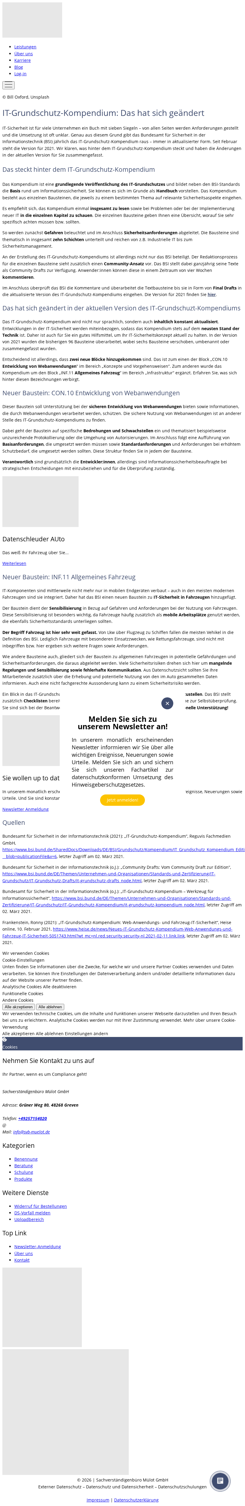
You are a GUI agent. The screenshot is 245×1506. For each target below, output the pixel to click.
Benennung (26, 1159)
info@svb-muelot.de (31, 1132)
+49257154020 (32, 1118)
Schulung (23, 1172)
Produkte (23, 1179)
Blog (18, 67)
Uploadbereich (29, 1219)
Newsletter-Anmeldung (37, 1246)
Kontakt (22, 1260)
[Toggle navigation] (8, 85)
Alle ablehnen (50, 1007)
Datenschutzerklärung (136, 1500)
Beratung (23, 1165)
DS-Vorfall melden (32, 1213)
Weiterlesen (14, 563)
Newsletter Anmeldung (25, 809)
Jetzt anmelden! (122, 800)
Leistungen (25, 47)
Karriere (22, 60)
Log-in (20, 73)
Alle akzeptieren (19, 1007)
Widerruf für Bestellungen (40, 1206)
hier (212, 294)
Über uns (23, 53)
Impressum (98, 1500)
